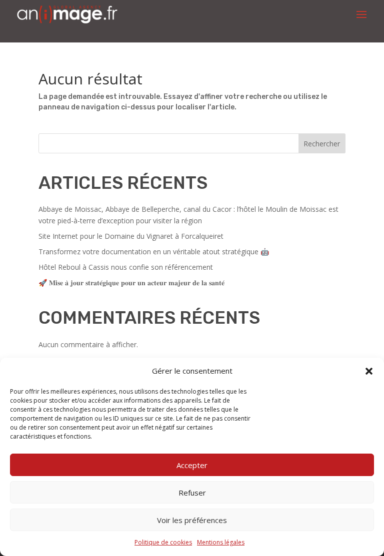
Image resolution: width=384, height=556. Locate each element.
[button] (369, 371)
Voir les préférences (192, 520)
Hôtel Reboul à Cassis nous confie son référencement (125, 267)
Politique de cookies (163, 542)
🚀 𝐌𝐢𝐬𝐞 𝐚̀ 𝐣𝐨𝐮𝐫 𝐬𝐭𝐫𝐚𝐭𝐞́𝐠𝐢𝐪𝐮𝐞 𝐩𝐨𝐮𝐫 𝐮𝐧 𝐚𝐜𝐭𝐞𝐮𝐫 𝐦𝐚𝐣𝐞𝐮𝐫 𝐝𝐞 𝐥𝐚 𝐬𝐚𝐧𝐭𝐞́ (131, 282)
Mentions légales (220, 542)
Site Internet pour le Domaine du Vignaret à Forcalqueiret (131, 236)
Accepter (192, 465)
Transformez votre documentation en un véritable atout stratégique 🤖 (153, 251)
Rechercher (322, 143)
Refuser (192, 493)
